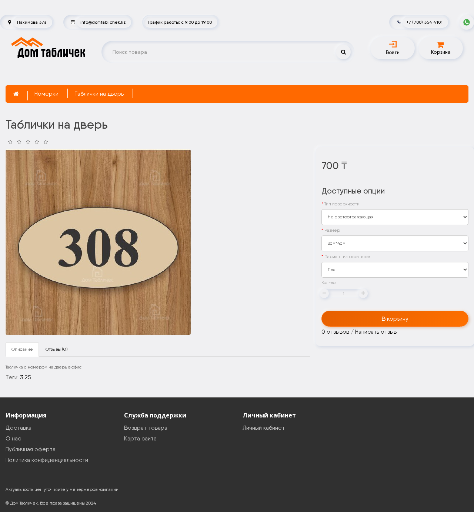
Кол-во (328, 282)
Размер (332, 230)
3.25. (26, 377)
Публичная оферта (31, 449)
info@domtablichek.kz (103, 22)
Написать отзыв (376, 331)
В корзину (395, 318)
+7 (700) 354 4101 (424, 22)
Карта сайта (140, 438)
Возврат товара (145, 427)
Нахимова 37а (32, 22)
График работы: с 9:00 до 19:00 (180, 22)
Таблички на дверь (99, 93)
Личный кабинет (264, 427)
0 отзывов (335, 331)
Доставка (18, 427)
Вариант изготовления (347, 256)
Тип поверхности (342, 204)
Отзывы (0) (57, 349)
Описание (22, 349)
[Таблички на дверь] (98, 242)
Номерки (46, 93)
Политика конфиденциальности (47, 459)
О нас (13, 438)
